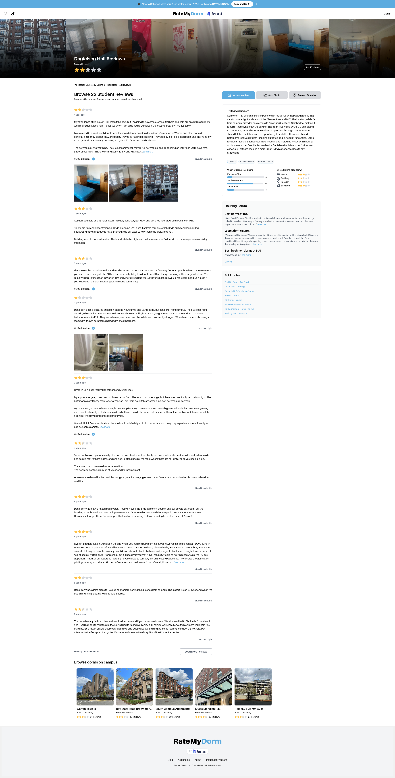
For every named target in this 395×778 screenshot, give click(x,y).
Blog (170, 759)
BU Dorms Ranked (233, 300)
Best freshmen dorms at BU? (243, 250)
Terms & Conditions (182, 765)
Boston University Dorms (90, 84)
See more (261, 224)
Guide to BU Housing (235, 286)
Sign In (387, 13)
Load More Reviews (196, 651)
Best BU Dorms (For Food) (237, 282)
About (198, 759)
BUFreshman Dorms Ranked (238, 304)
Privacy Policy (197, 765)
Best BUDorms (232, 295)
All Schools (184, 759)
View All (228, 261)
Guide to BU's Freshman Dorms (239, 291)
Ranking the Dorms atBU (236, 313)
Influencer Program (216, 759)
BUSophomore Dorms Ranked (239, 309)
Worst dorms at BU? (238, 230)
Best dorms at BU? (236, 213)
